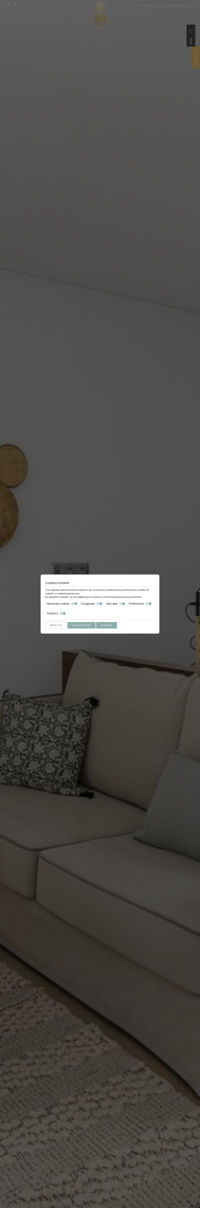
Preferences (136, 603)
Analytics (52, 613)
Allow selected (81, 625)
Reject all (56, 625)
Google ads (88, 603)
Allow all (106, 625)
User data (112, 603)
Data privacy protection (128, 597)
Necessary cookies (58, 603)
